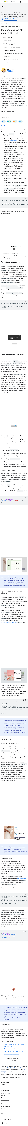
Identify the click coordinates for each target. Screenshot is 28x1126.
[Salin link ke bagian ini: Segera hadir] (12, 739)
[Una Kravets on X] (8, 71)
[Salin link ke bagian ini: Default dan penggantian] (21, 262)
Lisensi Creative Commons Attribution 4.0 (16, 1067)
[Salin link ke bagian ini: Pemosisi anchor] (13, 858)
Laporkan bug (4, 1084)
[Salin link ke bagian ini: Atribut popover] (15, 112)
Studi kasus (3, 1095)
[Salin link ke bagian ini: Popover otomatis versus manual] (2, 357)
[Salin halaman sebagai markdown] (16, 33)
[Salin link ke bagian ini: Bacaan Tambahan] (14, 1041)
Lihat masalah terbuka (6, 1087)
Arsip (2, 1097)
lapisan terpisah (13, 140)
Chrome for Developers (6, 23)
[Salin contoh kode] (26, 198)
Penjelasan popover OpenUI (11, 1054)
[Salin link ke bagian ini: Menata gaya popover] (17, 470)
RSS (2, 1113)
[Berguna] (17, 27)
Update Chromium (5, 1093)
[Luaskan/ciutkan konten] (13, 38)
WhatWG (18, 720)
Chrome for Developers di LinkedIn (9, 1111)
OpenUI (24, 720)
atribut (9, 134)
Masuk (24, 1)
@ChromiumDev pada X (6, 1106)
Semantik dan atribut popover (12, 1049)
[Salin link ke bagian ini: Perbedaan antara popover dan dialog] (8, 593)
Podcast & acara (5, 1100)
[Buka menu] (2, 1)
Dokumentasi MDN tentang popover (13, 1051)
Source (3, 125)
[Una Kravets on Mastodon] (10, 71)
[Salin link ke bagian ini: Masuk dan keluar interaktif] (20, 744)
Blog (2, 6)
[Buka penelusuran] (18, 2)
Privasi (9, 1119)
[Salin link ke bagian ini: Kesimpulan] (11, 1025)
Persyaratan (4, 1119)
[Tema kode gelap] (23, 198)
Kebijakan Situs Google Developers (11, 1072)
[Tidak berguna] (19, 27)
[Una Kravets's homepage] (12, 71)
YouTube (3, 1108)
